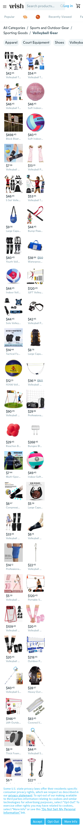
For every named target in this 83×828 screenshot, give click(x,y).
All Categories (14, 28)
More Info (70, 822)
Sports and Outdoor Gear (49, 28)
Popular (9, 16)
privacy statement (20, 795)
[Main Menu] (5, 6)
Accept (37, 822)
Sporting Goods (15, 33)
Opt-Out (53, 822)
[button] (61, 6)
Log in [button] (68, 6)
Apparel (11, 42)
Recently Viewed (60, 16)
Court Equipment (36, 42)
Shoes (59, 42)
